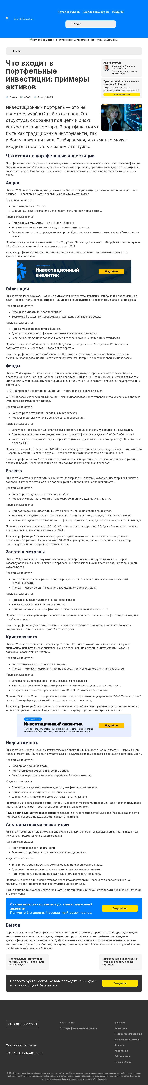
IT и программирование (128, 1033)
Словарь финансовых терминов (78, 1028)
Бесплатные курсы (96, 11)
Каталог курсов (69, 11)
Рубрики (118, 11)
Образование (122, 1056)
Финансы (119, 1022)
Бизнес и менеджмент (127, 1039)
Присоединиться (122, 94)
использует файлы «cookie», (60, 1073)
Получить (119, 983)
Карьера (119, 1045)
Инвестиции (121, 1050)
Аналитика (120, 1028)
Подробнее (119, 908)
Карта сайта (67, 1022)
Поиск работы (122, 1062)
